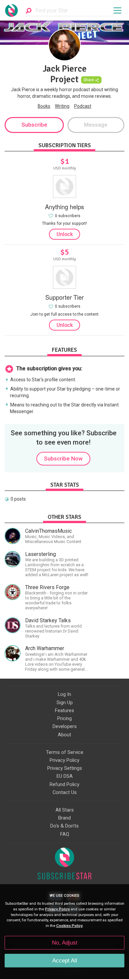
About (64, 735)
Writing (62, 106)
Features (64, 710)
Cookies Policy (69, 926)
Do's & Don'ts (64, 826)
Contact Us (65, 792)
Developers (65, 726)
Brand (64, 818)
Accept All (64, 960)
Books (44, 106)
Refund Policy (64, 784)
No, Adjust (64, 943)
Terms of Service (64, 752)
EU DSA (65, 776)
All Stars (65, 810)
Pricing (64, 718)
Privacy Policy (64, 760)
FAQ (64, 834)
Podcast (82, 106)
